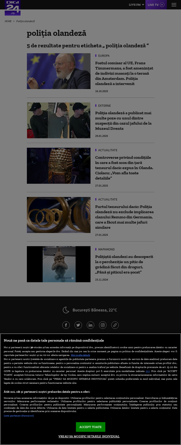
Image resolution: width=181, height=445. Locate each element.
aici (148, 371)
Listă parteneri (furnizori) (19, 415)
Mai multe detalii (80, 355)
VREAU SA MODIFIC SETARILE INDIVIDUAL (88, 436)
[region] (90, 389)
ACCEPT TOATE (90, 427)
